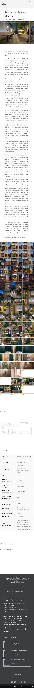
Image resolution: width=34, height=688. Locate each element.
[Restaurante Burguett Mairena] (5, 249)
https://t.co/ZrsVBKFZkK (10, 607)
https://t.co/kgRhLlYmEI (9, 622)
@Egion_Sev (19, 591)
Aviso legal (12, 582)
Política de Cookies (20, 582)
